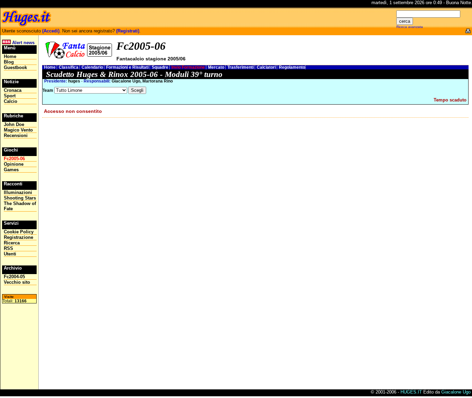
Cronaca (12, 90)
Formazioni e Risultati (128, 67)
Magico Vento (18, 130)
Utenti (10, 253)
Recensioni (16, 135)
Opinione (13, 164)
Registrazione (18, 237)
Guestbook (15, 67)
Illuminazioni (18, 192)
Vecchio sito (17, 282)
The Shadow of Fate (20, 206)
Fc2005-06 (14, 158)
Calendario (93, 67)
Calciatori (267, 67)
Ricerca (12, 242)
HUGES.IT (411, 392)
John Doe (14, 124)
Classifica (69, 67)
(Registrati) (127, 30)
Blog (9, 62)
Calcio (10, 101)
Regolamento (292, 67)
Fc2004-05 (14, 276)
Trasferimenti (241, 67)
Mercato (216, 67)
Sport (10, 95)
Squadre (160, 67)
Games (11, 169)
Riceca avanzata (409, 27)
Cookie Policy (19, 231)
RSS (8, 248)
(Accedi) (50, 30)
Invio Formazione (188, 67)
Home (50, 67)
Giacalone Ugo (456, 392)
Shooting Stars (20, 198)
